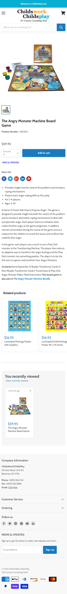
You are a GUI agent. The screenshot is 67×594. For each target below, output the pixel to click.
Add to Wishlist (10, 162)
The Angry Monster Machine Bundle (32, 278)
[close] (30, 390)
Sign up (50, 549)
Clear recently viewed (17, 380)
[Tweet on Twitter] (10, 178)
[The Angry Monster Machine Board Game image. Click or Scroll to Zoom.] (33, 69)
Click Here (13, 487)
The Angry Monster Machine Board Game (19, 429)
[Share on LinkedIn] (22, 178)
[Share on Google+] (16, 178)
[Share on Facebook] (4, 178)
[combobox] (29, 27)
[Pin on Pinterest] (28, 178)
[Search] (61, 27)
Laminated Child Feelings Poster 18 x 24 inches (54, 343)
